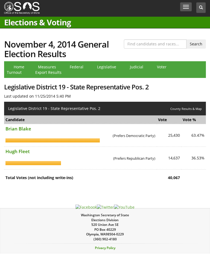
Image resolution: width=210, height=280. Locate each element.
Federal (76, 66)
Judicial (136, 66)
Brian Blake (18, 129)
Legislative (106, 66)
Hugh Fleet (17, 151)
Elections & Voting (37, 22)
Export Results (48, 72)
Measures (47, 66)
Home (19, 66)
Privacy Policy (105, 248)
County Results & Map (186, 109)
